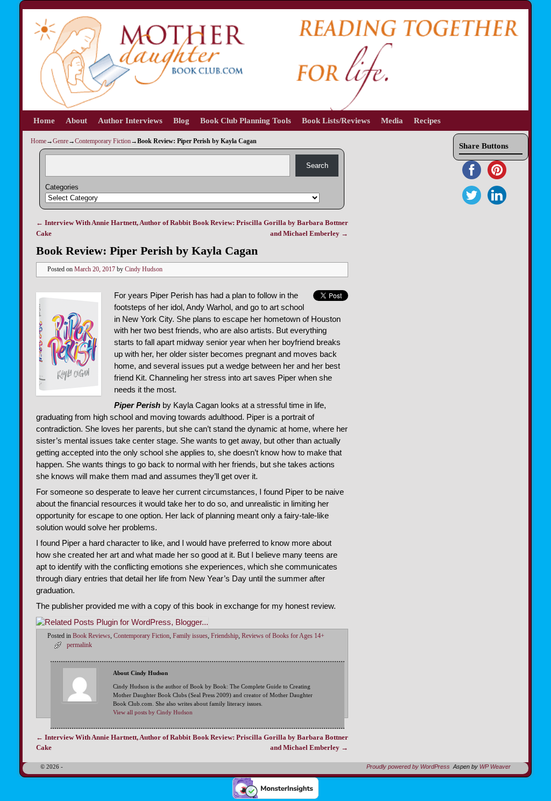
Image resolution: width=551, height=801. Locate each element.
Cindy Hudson (144, 269)
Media (392, 120)
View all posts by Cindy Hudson (153, 712)
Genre (60, 141)
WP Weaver (495, 766)
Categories (62, 187)
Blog (181, 120)
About (76, 120)
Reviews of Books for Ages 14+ (283, 636)
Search (317, 165)
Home (44, 120)
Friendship (224, 636)
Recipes (427, 120)
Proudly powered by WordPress (408, 766)
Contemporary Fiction (103, 141)
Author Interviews (130, 120)
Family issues (190, 636)
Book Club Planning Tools (245, 120)
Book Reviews (91, 636)
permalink (79, 645)
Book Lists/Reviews (336, 120)
